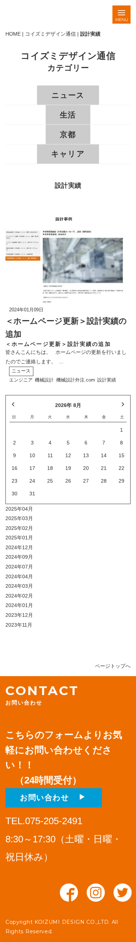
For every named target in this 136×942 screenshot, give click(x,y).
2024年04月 (19, 576)
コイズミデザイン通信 (50, 34)
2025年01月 (19, 537)
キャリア (68, 153)
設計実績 (106, 380)
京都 (68, 134)
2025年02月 (19, 528)
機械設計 (44, 380)
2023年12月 (19, 615)
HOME (13, 34)
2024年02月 (19, 596)
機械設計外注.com (75, 380)
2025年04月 (19, 509)
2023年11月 (18, 625)
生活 (68, 114)
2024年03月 (19, 586)
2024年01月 (19, 605)
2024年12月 (19, 547)
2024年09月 (19, 557)
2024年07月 (19, 567)
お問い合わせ (48, 797)
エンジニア (21, 380)
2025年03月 (19, 518)
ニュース (68, 95)
